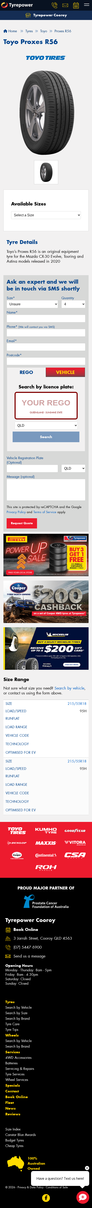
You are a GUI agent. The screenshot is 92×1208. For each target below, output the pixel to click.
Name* (12, 312)
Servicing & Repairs (19, 1068)
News (10, 1108)
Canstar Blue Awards (20, 1135)
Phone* (31, 326)
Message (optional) (21, 476)
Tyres (10, 1002)
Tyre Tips (11, 1029)
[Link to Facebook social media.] (46, 1198)
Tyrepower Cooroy (49, 15)
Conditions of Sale (57, 1187)
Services (12, 1052)
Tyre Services (14, 1074)
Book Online (16, 1097)
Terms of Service (44, 512)
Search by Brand (17, 1018)
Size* (11, 298)
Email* (12, 341)
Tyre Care (12, 1024)
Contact (12, 1091)
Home (12, 31)
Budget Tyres (14, 1140)
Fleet (9, 1102)
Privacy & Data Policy (30, 1187)
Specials (12, 1085)
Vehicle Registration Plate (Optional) (25, 460)
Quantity (67, 298)
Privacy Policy (16, 512)
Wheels (12, 1035)
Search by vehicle (69, 688)
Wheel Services (16, 1080)
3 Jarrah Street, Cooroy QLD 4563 (42, 938)
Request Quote (22, 523)
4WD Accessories (18, 1057)
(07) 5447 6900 (27, 947)
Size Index (13, 1129)
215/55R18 (77, 703)
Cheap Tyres (14, 1146)
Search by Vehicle (18, 1007)
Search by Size (16, 1013)
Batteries (11, 1063)
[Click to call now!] (54, 5)
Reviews (12, 1114)
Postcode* (14, 355)
